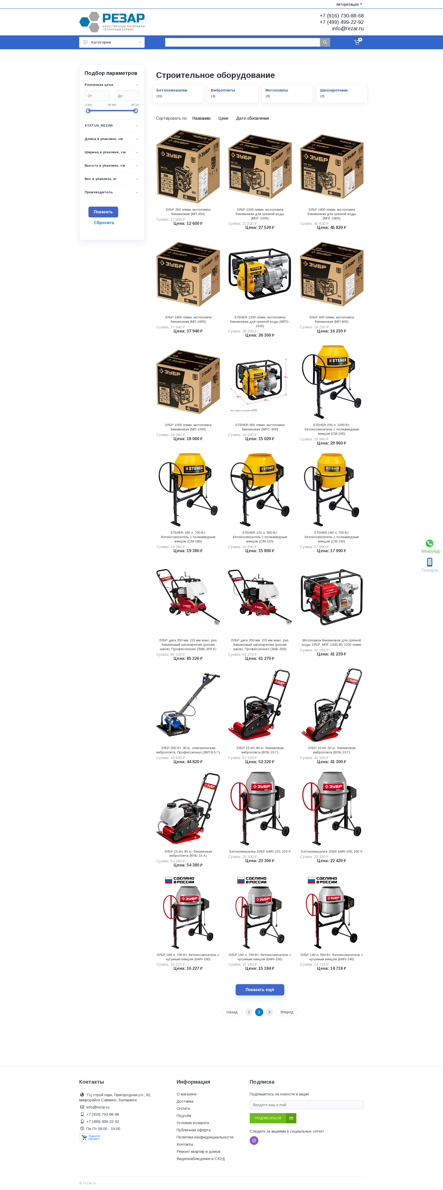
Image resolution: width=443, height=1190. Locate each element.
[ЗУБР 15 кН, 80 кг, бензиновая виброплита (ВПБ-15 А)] (188, 808)
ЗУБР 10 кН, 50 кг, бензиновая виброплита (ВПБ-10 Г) (332, 750)
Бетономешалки (171, 90)
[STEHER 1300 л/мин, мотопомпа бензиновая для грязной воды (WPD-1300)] (260, 274)
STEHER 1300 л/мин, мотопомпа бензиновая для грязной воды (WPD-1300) (260, 321)
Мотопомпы (277, 90)
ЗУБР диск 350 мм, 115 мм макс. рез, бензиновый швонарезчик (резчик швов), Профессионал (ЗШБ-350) (260, 644)
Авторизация (347, 4)
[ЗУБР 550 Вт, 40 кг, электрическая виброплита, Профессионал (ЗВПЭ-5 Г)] (188, 705)
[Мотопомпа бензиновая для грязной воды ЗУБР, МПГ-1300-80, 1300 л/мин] (332, 597)
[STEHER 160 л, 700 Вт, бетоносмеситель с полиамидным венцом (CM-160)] (332, 490)
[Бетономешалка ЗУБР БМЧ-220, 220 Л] (260, 808)
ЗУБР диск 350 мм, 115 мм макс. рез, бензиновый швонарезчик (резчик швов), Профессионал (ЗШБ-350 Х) (188, 644)
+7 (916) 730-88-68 (342, 15)
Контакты (185, 1144)
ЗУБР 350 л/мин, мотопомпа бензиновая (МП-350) (188, 212)
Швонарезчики (334, 90)
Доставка (185, 1101)
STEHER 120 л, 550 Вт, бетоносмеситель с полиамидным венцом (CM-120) (260, 537)
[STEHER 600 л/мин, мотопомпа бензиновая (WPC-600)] (260, 382)
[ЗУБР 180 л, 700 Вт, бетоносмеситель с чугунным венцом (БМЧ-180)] (188, 912)
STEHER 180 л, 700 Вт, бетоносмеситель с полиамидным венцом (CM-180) (188, 537)
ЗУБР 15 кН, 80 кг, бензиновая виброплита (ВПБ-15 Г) (260, 750)
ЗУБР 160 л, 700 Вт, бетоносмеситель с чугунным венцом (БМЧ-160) (259, 957)
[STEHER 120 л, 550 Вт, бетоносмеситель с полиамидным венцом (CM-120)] (260, 490)
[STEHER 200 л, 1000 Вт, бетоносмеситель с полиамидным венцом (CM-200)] (332, 382)
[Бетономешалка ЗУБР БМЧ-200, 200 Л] (332, 808)
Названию (202, 118)
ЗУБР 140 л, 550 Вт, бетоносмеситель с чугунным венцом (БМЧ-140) (331, 957)
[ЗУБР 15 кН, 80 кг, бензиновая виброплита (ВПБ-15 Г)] (260, 705)
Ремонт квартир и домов (198, 1151)
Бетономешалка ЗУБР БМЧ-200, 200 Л (331, 851)
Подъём (184, 1115)
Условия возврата (193, 1123)
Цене (223, 118)
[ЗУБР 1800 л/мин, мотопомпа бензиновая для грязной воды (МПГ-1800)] (332, 167)
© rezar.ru (87, 1183)
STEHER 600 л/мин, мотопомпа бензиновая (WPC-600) (260, 427)
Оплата (183, 1108)
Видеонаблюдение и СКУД (201, 1158)
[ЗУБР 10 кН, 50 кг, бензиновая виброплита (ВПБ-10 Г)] (332, 705)
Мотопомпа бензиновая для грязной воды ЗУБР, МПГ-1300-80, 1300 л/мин (331, 642)
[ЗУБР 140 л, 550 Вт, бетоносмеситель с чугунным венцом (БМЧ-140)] (332, 912)
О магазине (187, 1094)
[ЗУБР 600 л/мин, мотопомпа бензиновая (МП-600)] (332, 274)
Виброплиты (223, 90)
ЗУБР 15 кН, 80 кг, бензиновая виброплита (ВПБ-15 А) (188, 854)
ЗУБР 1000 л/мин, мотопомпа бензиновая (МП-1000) (188, 427)
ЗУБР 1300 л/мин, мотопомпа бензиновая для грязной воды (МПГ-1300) (260, 214)
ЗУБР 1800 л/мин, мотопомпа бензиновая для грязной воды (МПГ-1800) (331, 214)
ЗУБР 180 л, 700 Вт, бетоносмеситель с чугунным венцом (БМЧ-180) (188, 957)
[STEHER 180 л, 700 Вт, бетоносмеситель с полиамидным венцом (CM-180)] (188, 490)
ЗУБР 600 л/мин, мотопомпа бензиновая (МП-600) (331, 319)
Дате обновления (252, 118)
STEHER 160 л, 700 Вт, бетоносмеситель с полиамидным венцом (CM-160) (332, 537)
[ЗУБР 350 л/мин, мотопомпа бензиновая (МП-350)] (188, 167)
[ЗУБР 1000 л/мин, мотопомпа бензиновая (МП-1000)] (188, 382)
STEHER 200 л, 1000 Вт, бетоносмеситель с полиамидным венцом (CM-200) (332, 429)
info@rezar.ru (348, 28)
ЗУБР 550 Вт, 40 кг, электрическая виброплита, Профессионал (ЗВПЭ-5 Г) (188, 750)
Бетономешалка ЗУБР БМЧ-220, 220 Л (259, 851)
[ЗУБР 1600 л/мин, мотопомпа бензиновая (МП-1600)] (188, 274)
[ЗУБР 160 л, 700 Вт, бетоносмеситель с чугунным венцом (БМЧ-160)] (260, 912)
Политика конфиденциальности (205, 1137)
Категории (101, 42)
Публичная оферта (193, 1130)
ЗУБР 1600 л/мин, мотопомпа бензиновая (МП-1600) (188, 319)
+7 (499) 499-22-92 (342, 22)
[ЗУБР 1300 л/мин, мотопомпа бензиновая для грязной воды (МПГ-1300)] (260, 167)
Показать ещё (260, 989)
